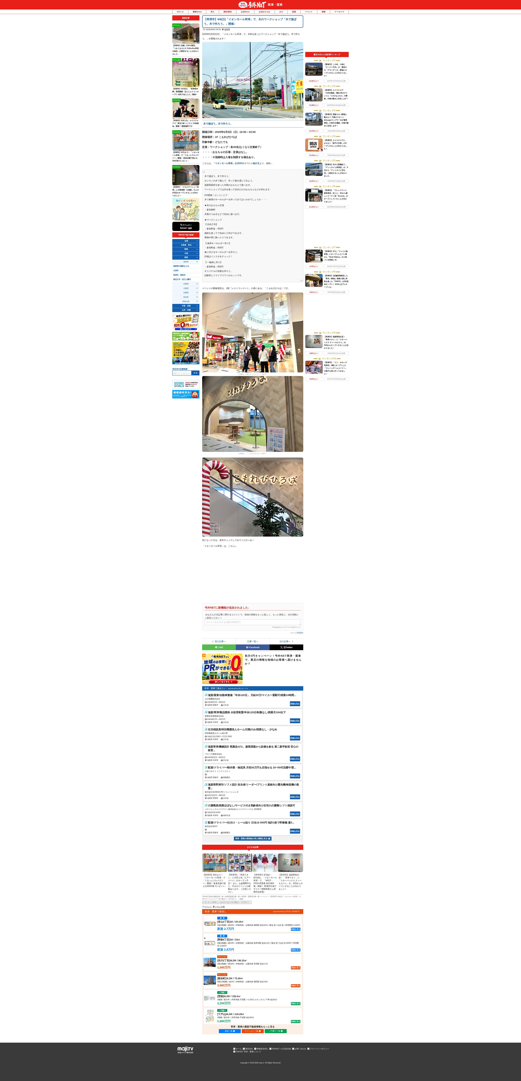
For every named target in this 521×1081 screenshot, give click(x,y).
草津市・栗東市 (179, 275)
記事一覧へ (252, 641)
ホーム (239, 1049)
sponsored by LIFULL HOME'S (286, 911)
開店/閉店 (228, 12)
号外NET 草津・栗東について (248, 1051)
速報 (323, 12)
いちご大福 (220, 907)
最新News (197, 12)
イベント (309, 12)
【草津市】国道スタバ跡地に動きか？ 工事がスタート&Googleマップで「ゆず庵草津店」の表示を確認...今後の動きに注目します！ (336, 120)
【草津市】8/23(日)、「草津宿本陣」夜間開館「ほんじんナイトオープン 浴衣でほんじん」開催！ (185, 91)
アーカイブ (339, 12)
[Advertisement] (327, 34)
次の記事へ (285, 641)
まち (281, 12)
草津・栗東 (275, 4)
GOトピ (180, 12)
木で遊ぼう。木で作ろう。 (218, 123)
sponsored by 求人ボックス (238, 688)
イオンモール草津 (209, 902)
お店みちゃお (264, 12)
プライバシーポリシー (319, 1049)
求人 (213, 12)
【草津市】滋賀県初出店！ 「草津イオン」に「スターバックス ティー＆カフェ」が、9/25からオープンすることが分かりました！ (336, 342)
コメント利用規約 (296, 633)
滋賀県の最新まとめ (181, 266)
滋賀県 (227, 29)
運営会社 (249, 1049)
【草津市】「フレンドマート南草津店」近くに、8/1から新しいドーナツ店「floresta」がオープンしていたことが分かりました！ (336, 196)
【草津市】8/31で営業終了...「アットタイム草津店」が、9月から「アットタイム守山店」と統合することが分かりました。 (336, 170)
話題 (294, 12)
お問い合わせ (300, 1049)
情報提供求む (262, 1049)
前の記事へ (220, 641)
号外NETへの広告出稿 (281, 1049)
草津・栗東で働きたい (215, 688)
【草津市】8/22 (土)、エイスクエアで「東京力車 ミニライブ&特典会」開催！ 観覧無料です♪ (185, 123)
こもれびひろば (223, 902)
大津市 (176, 271)
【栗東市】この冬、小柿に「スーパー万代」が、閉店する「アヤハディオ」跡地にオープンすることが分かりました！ (335, 70)
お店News (245, 12)
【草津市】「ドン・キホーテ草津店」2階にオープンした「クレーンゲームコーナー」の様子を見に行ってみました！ (335, 368)
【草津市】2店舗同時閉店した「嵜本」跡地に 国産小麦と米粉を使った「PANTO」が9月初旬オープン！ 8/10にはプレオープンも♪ (336, 281)
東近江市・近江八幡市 (182, 279)
